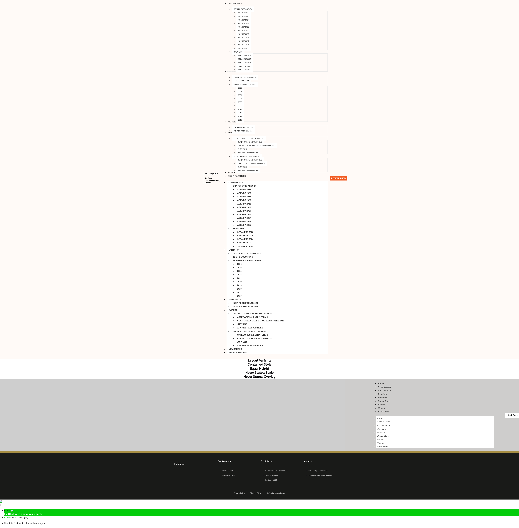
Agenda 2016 (244, 221)
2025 (239, 267)
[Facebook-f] (177, 470)
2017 (239, 292)
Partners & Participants (247, 260)
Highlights (235, 299)
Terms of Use (255, 493)
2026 (239, 264)
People (380, 439)
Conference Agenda (245, 186)
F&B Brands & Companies (247, 253)
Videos (380, 443)
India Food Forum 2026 (245, 303)
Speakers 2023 (245, 243)
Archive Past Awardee (250, 328)
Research (382, 432)
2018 (239, 289)
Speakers (238, 228)
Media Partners (238, 352)
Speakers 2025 (245, 236)
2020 (239, 282)
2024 (239, 271)
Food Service (383, 422)
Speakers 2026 (245, 232)
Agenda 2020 (244, 207)
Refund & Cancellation (276, 493)
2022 (239, 278)
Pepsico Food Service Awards (254, 338)
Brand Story (383, 436)
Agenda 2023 (244, 200)
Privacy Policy (239, 493)
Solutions (381, 429)
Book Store (382, 447)
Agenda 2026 (244, 189)
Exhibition (234, 250)
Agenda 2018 (244, 214)
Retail (380, 418)
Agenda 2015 (244, 225)
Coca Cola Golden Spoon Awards (252, 313)
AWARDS (233, 310)
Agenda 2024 (244, 196)
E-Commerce (383, 425)
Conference (236, 182)
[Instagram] (207, 470)
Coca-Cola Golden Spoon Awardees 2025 (260, 321)
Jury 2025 (242, 324)
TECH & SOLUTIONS (243, 257)
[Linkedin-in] (197, 470)
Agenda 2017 (244, 218)
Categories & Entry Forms (252, 317)
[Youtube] (177, 478)
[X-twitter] (187, 470)
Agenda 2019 (244, 211)
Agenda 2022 (244, 204)
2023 (239, 275)
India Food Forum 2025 (245, 306)
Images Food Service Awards (249, 331)
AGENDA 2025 (244, 193)
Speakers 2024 (245, 239)
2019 (239, 285)
